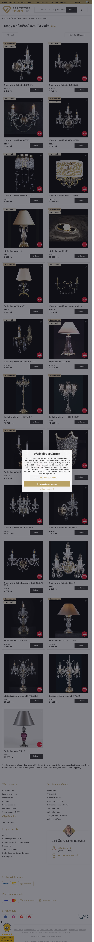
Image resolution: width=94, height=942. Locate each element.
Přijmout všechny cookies (47, 484)
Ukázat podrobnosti (47, 489)
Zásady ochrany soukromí (47, 477)
